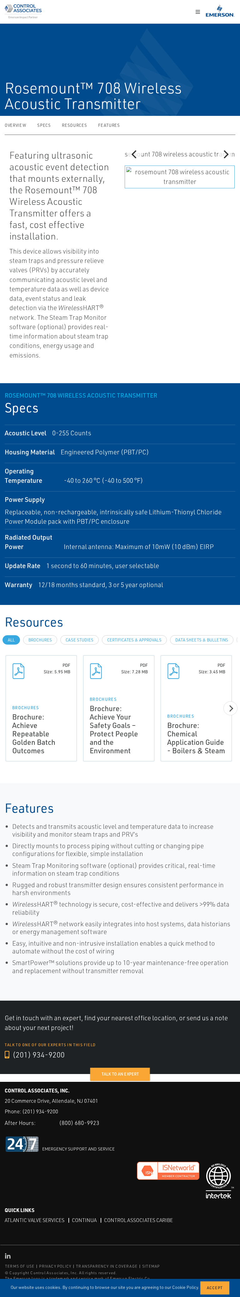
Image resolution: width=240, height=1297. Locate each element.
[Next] (225, 154)
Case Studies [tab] (79, 639)
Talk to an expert (120, 1074)
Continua (84, 1220)
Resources (74, 125)
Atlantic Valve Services (34, 1220)
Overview (15, 125)
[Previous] (135, 154)
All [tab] (11, 639)
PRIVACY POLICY (55, 1266)
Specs (44, 125)
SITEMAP (151, 1266)
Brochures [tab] (40, 639)
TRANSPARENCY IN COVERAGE (107, 1266)
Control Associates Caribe (138, 1220)
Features (109, 125)
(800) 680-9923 (79, 1122)
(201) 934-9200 (38, 1054)
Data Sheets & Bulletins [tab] (201, 639)
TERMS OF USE (19, 1266)
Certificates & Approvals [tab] (134, 639)
